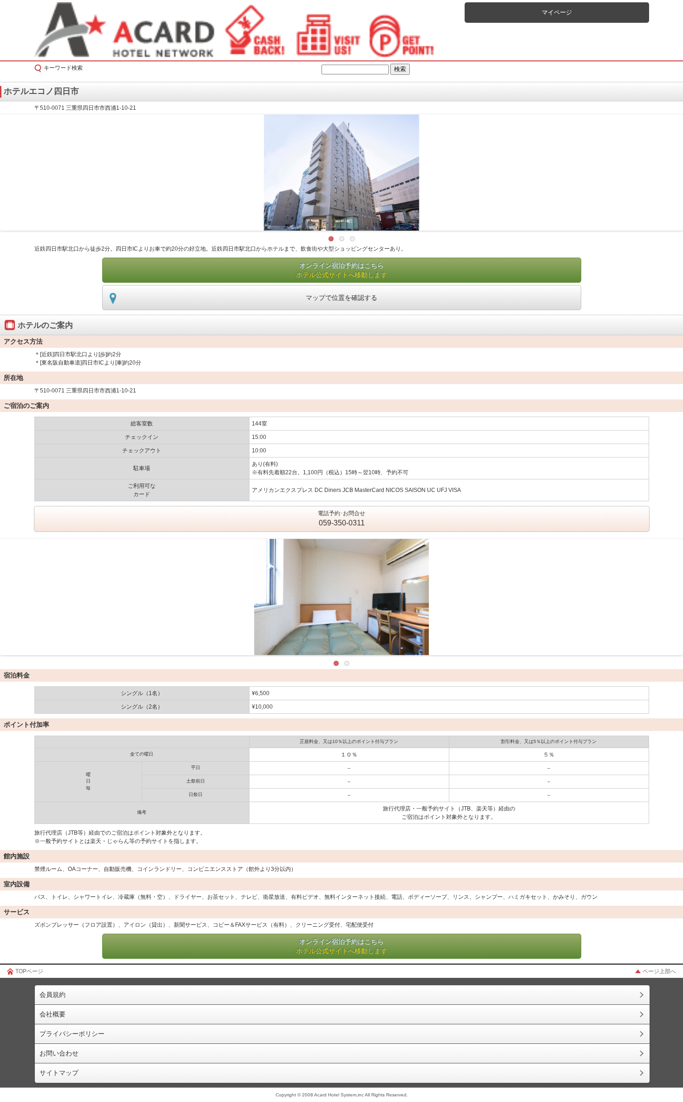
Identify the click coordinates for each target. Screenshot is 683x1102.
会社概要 (52, 1014)
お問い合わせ (59, 1053)
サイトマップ (59, 1072)
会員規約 (52, 994)
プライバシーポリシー (72, 1033)
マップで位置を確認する (341, 297)
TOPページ (29, 971)
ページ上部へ (659, 971)
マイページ (557, 12)
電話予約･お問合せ (341, 518)
